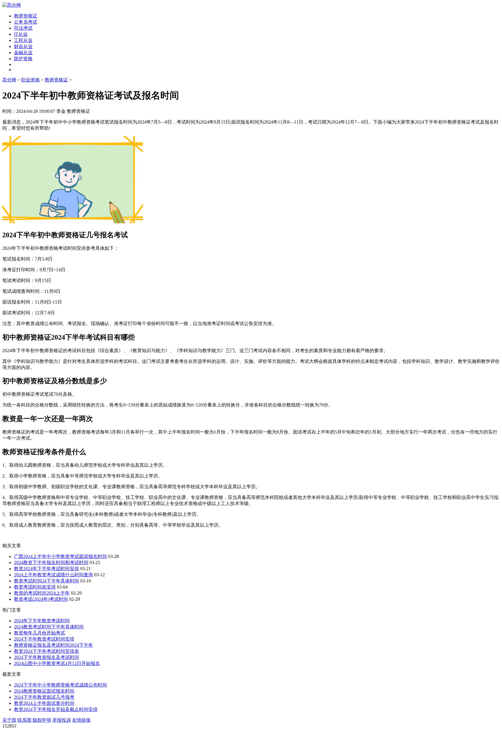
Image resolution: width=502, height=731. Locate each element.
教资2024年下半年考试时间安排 (46, 568)
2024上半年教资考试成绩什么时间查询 (53, 574)
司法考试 (23, 28)
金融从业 (23, 52)
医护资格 (23, 58)
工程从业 (23, 40)
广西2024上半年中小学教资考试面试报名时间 (60, 556)
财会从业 (23, 46)
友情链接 (81, 720)
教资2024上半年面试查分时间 (44, 703)
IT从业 (21, 34)
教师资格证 (25, 15)
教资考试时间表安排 (35, 586)
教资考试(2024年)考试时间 (41, 599)
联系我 (24, 720)
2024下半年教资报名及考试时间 (46, 657)
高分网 (9, 79)
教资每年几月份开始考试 (39, 632)
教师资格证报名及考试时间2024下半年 (53, 645)
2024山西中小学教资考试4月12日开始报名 (57, 663)
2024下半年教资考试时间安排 (44, 638)
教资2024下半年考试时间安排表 (46, 651)
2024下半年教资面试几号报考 (44, 697)
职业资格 (30, 79)
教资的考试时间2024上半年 (42, 593)
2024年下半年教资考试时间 (42, 620)
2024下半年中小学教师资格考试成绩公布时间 (60, 684)
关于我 (9, 720)
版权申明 (42, 720)
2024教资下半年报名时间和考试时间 (51, 562)
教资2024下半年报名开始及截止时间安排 (56, 709)
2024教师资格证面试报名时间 (44, 691)
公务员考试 (25, 21)
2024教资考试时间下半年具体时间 (49, 626)
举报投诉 (61, 720)
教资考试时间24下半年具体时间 (46, 580)
